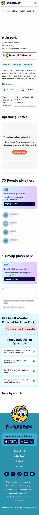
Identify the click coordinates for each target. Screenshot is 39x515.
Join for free (19, 152)
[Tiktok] (19, 474)
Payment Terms (11, 490)
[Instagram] (13, 474)
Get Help (19, 461)
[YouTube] (32, 474)
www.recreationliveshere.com (25, 106)
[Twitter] (26, 474)
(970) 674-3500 (19, 103)
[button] (6, 65)
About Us (20, 466)
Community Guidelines (18, 493)
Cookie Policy (25, 486)
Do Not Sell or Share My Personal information (19, 499)
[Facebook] (6, 474)
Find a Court (19, 451)
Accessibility (12, 482)
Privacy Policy (11, 486)
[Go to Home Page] (11, 3)
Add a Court (19, 456)
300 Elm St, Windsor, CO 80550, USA (23, 98)
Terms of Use (25, 482)
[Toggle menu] (35, 3)
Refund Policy (25, 490)
